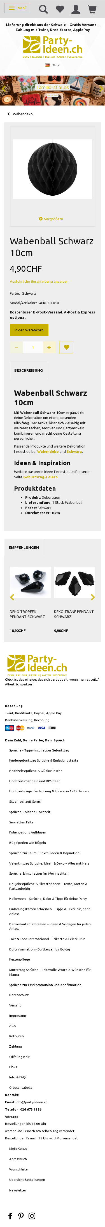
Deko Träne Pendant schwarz (74, 614)
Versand (15, 1005)
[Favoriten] (59, 9)
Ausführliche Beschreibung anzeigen (39, 281)
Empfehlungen (24, 547)
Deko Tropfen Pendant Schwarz (27, 614)
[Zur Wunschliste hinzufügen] (66, 347)
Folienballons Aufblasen (27, 832)
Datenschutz (19, 995)
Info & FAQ (17, 1077)
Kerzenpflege (19, 959)
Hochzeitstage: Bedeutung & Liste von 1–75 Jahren (49, 791)
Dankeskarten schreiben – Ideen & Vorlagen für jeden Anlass (50, 926)
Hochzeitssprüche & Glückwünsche (35, 770)
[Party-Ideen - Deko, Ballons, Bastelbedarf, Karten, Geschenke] (52, 46)
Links (13, 1067)
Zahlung (15, 1046)
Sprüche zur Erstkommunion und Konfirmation (45, 985)
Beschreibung (28, 370)
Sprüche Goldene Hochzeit (29, 812)
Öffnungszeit (19, 1057)
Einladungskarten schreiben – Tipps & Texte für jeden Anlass (49, 911)
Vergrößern (53, 219)
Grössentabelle (20, 1087)
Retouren (16, 1036)
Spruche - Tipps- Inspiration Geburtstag (39, 750)
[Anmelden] (76, 9)
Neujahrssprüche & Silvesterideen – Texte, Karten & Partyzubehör (48, 886)
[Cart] (92, 9)
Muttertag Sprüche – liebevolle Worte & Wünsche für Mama (49, 972)
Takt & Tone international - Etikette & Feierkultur (47, 939)
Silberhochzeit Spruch (26, 801)
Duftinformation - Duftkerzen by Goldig (39, 949)
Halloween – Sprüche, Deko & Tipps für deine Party (48, 898)
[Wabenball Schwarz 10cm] (52, 169)
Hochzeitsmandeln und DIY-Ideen (34, 781)
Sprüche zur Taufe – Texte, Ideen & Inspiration (44, 853)
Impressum (17, 1015)
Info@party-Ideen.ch (32, 1102)
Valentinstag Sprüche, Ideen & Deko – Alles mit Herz (49, 863)
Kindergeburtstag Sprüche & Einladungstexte (43, 760)
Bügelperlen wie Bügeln (27, 842)
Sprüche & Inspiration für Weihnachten (39, 873)
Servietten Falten (22, 822)
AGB (12, 1025)
